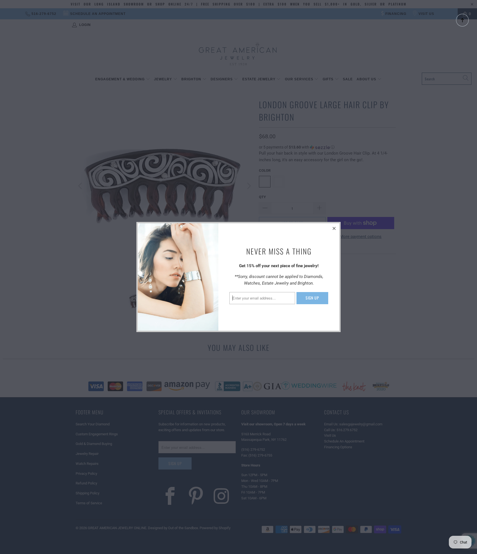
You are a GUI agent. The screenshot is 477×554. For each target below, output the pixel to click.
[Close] (334, 228)
